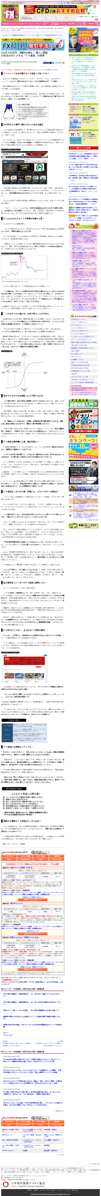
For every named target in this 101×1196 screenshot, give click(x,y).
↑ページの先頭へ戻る (94, 1163)
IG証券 (25, 1150)
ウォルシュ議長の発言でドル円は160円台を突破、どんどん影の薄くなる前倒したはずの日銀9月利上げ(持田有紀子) (85, 507)
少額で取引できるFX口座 (79, 345)
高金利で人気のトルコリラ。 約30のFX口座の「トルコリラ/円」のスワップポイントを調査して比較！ (84, 81)
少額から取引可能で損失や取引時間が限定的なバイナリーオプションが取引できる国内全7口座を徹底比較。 (84, 98)
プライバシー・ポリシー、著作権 (47, 1190)
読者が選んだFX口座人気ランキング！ (83, 379)
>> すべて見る (60, 1155)
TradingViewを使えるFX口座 (80, 365)
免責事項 (29, 1190)
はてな (53, 63)
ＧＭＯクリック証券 (13, 296)
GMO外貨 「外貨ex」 (51, 1129)
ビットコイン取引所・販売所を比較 (82, 382)
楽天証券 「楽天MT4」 (51, 1150)
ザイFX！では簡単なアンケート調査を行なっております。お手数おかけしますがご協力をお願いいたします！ (84, 87)
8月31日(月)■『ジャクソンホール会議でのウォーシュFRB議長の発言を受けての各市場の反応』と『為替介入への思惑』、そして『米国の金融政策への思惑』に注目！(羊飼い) (85, 495)
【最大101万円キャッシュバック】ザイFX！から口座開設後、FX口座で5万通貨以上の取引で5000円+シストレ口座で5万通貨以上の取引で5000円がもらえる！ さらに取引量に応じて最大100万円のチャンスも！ (84, 284)
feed (63, 63)
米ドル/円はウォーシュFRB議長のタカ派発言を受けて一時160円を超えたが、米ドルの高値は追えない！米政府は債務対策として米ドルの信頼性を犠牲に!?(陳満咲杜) (85, 501)
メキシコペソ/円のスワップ (79, 331)
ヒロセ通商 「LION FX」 (52, 1140)
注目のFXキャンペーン (78, 319)
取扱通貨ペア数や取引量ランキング (82, 348)
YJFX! (44, 296)
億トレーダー (8, 1035)
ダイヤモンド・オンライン (41, 1192)
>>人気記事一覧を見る (92, 520)
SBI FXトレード (7, 1135)
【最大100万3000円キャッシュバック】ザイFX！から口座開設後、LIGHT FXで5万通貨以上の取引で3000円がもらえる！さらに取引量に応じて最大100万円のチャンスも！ (84, 307)
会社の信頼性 (75, 351)
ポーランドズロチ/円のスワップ (81, 339)
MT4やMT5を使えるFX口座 (79, 368)
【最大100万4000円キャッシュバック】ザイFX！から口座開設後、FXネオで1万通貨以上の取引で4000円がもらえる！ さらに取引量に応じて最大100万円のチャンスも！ (84, 255)
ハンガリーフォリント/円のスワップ (82, 336)
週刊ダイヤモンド (52, 1192)
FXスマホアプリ (76, 356)
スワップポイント (76, 325)
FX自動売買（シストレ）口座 (80, 371)
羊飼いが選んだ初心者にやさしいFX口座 (84, 342)
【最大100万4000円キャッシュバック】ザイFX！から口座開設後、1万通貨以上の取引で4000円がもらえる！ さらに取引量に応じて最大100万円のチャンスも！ (84, 263)
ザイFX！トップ (5, 28)
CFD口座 (74, 374)
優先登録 (59, 62)
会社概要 (36, 1190)
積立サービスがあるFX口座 (79, 362)
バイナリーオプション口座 (79, 376)
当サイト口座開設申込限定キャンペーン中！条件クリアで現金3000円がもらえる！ (34, 35)
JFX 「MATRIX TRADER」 (10, 1140)
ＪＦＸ (6, 593)
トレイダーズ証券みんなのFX (30, 70)
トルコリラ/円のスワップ (79, 328)
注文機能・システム (77, 359)
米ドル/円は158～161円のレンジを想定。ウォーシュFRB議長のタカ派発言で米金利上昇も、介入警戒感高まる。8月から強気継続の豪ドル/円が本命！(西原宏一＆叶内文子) (85, 515)
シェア (47, 62)
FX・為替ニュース (77, 354)
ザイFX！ (79, 1192)
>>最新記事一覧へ (59, 1111)
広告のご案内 (75, 1190)
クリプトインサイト (71, 1192)
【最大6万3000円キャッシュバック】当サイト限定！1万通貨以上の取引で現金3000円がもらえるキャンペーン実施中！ (84, 248)
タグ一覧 (67, 1190)
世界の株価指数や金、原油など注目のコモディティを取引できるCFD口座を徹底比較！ (84, 75)
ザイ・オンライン (61, 1192)
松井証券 (47, 1145)
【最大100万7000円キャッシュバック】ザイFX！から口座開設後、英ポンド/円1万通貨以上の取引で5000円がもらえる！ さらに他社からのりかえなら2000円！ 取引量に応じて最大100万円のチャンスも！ (84, 273)
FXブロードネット (8, 1150)
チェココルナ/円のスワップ (79, 334)
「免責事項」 (47, 1172)
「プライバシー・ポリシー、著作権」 (62, 1172)
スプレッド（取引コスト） (79, 322)
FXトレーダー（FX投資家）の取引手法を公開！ (23, 28)
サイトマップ (60, 1190)
